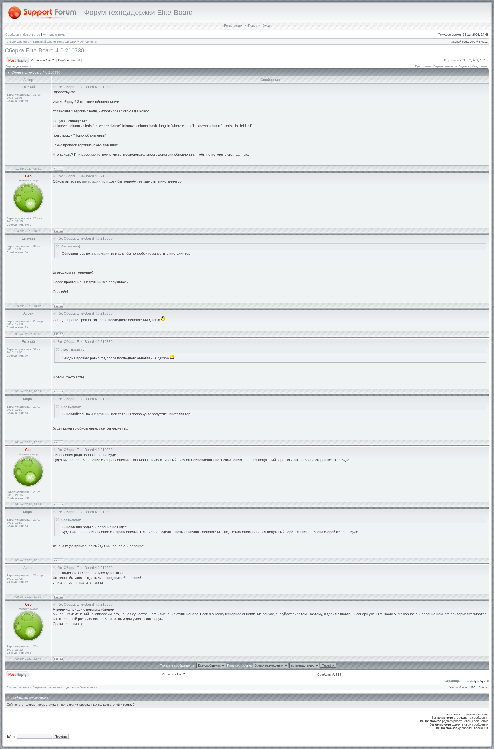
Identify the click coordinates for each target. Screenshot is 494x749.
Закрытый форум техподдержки (54, 41)
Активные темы (54, 34)
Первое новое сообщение (451, 66)
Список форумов (18, 41)
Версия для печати (18, 66)
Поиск (252, 25)
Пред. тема (423, 66)
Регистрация (233, 25)
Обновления (88, 41)
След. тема (480, 66)
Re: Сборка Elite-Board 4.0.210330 (85, 87)
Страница (451, 60)
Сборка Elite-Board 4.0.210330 (44, 50)
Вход (266, 25)
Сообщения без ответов (22, 34)
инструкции (91, 181)
